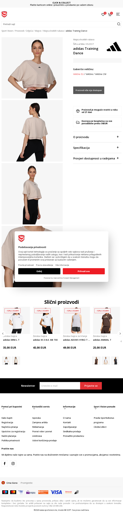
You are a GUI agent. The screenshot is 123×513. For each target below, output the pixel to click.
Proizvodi (19, 30)
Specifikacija (81, 147)
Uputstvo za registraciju (13, 431)
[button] (62, 24)
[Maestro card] (5, 491)
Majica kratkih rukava (53, 30)
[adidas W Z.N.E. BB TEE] (46, 320)
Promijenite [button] (27, 482)
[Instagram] (13, 464)
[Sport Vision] (4, 14)
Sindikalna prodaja (72, 431)
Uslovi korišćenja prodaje (44, 440)
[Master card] (13, 491)
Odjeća (29, 30)
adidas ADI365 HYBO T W (76, 339)
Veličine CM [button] (100, 74)
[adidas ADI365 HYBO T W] (76, 320)
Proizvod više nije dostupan (89, 90)
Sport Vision (7, 30)
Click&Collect (100, 426)
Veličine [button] (89, 74)
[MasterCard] (68, 491)
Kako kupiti (7, 417)
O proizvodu (81, 137)
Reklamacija (38, 426)
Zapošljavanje (70, 426)
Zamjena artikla (40, 422)
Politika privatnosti (11, 440)
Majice (38, 30)
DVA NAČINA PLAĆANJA (61, 3)
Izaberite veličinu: (83, 69)
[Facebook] (5, 464)
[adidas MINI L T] (16, 320)
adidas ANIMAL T (102, 339)
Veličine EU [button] (78, 74)
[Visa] (20, 491)
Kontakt (67, 422)
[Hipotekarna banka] (43, 491)
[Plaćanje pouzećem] (77, 491)
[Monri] (30, 491)
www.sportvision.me (48, 510)
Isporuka (36, 417)
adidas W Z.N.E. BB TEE (45, 339)
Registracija (7, 422)
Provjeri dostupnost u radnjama (94, 158)
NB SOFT (67, 510)
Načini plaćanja (9, 435)
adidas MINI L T (11, 339)
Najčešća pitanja (10, 426)
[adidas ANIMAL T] (106, 320)
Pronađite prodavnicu (73, 435)
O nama (67, 417)
